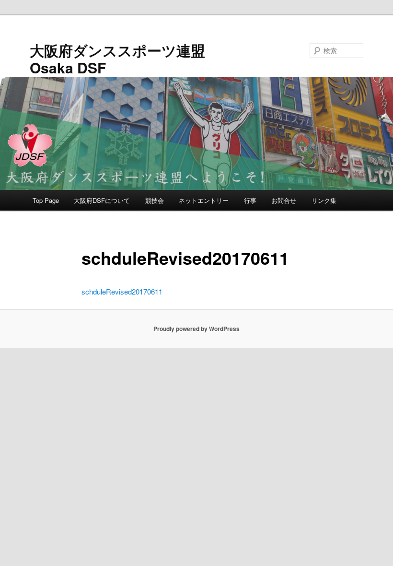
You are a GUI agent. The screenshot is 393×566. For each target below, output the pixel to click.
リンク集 (324, 200)
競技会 (154, 200)
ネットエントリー (204, 200)
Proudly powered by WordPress (196, 328)
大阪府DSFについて (102, 200)
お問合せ (283, 200)
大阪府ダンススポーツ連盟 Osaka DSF (117, 59)
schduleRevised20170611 (121, 291)
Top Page (46, 200)
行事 (250, 200)
